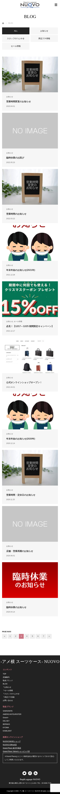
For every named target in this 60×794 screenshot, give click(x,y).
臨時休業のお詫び (15, 158)
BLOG (5, 684)
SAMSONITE (8, 711)
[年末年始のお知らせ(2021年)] (30, 243)
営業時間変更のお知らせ (18, 101)
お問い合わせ (8, 700)
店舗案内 (6, 677)
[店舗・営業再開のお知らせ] (30, 524)
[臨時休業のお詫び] (30, 130)
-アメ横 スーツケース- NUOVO (30, 661)
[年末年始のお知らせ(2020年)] (30, 411)
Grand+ (6, 718)
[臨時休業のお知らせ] (30, 580)
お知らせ (9, 97)
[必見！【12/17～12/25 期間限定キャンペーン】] (30, 299)
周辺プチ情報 (9, 697)
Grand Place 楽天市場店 (12, 748)
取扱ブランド (8, 681)
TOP (4, 674)
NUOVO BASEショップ (12, 741)
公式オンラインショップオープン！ (24, 382)
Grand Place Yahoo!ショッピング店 (16, 751)
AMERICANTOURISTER (12, 714)
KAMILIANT (7, 731)
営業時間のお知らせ (16, 214)
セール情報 (18, 321)
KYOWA (6, 728)
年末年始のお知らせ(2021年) (20, 270)
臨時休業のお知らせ (16, 607)
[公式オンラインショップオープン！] (30, 355)
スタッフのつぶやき (12, 694)
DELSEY (6, 721)
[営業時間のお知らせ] (30, 187)
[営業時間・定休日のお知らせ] (30, 468)
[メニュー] (56, 5)
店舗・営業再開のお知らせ (19, 551)
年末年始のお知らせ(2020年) (20, 439)
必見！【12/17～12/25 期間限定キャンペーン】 (30, 326)
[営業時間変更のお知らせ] (30, 74)
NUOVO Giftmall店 (10, 745)
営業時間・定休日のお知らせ (20, 495)
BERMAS (6, 724)
